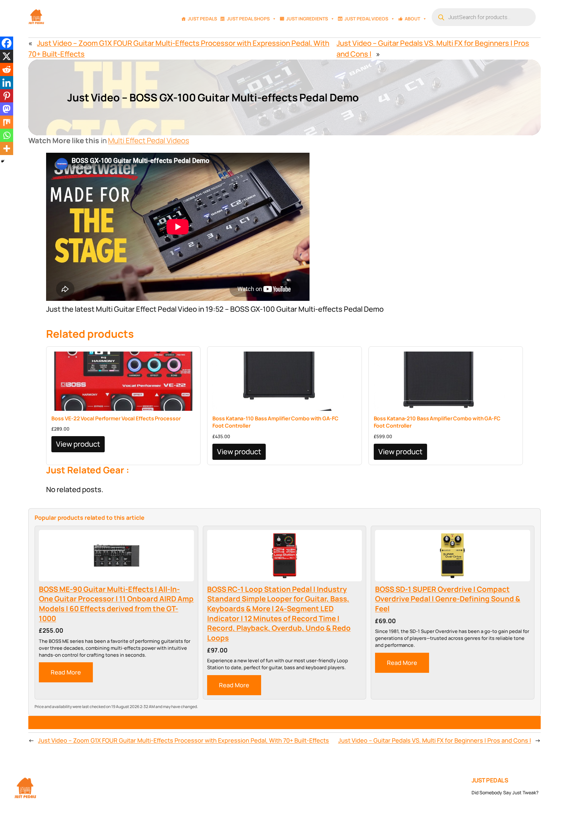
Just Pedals (202, 18)
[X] (6, 56)
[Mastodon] (6, 109)
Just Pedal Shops (248, 18)
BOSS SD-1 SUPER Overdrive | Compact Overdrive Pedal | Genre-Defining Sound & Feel (447, 599)
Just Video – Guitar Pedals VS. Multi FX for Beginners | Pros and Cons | (434, 740)
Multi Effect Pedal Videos (148, 140)
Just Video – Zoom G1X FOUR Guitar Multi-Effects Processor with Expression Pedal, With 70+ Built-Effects (183, 740)
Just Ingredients (307, 18)
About (412, 18)
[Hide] (2, 161)
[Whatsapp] (6, 135)
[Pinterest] (6, 95)
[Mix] (6, 122)
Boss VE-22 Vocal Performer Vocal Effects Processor (115, 418)
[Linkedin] (6, 82)
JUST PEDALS (490, 780)
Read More (66, 672)
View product (78, 444)
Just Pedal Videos (366, 18)
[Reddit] (6, 69)
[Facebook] (6, 43)
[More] (6, 148)
